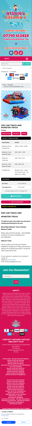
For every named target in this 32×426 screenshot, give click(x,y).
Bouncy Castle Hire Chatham (15, 371)
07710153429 (16, 348)
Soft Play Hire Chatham (16, 395)
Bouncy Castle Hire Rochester (15, 368)
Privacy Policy (7, 358)
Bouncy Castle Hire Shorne (16, 363)
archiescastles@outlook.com (13, 261)
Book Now (16, 196)
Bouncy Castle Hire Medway (15, 360)
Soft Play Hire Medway (8, 399)
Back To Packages (17, 202)
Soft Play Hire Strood (15, 403)
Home (4, 85)
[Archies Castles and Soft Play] (16, 16)
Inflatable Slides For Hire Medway (16, 394)
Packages (10, 85)
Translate (13, 71)
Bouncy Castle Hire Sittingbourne (16, 374)
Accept (8, 422)
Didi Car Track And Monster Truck (13, 86)
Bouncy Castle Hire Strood (16, 362)
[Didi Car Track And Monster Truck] (16, 105)
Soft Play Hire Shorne (23, 400)
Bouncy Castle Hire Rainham (20, 358)
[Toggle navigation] (27, 59)
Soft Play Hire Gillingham (15, 397)
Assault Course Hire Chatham (15, 380)
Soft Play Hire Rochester (9, 400)
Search (27, 64)
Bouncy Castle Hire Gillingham (16, 373)
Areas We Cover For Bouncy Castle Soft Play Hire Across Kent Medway (15, 365)
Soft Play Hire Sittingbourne (15, 402)
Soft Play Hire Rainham (23, 399)
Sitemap (16, 352)
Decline (23, 422)
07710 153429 (12, 260)
